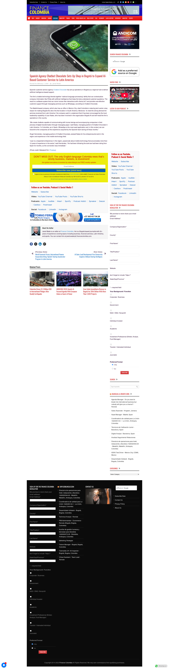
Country (113, 235)
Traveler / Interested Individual (120, 347)
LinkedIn (52, 209)
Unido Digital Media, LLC (108, 2)
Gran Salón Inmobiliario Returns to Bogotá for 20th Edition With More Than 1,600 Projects (94, 291)
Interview (118, 18)
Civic (73, 18)
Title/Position (115, 252)
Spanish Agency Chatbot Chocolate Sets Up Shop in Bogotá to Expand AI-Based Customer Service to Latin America (68, 78)
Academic (113, 329)
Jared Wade (57, 84)
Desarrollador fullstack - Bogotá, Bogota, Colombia (122, 460)
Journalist (113, 355)
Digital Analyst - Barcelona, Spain (123, 433)
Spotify (68, 201)
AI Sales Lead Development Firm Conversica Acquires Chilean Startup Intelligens (88, 255)
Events (131, 18)
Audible (51, 201)
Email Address (115, 218)
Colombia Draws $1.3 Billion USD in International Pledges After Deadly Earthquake (40, 291)
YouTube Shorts (76, 196)
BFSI (33, 18)
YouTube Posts (61, 196)
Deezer (102, 201)
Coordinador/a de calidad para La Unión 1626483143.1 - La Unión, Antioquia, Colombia (125, 420)
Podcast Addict (80, 201)
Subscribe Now (34, 2)
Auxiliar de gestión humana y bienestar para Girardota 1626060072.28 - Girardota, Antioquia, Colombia (69, 533)
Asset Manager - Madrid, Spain (122, 414)
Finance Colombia (67, 231)
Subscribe (45, 192)
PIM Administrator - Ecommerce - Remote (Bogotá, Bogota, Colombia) (70, 523)
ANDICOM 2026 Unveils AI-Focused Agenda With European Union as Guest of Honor (66, 291)
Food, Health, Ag (80, 18)
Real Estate (90, 18)
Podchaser (47, 205)
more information (74, 174)
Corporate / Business (117, 297)
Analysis (124, 18)
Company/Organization (118, 227)
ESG (96, 18)
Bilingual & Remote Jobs (120, 394)
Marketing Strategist (66, 540)
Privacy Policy (53, 2)
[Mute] (134, 101)
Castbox (37, 205)
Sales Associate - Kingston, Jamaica (124, 410)
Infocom (43, 18)
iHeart (59, 201)
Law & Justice (109, 18)
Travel (68, 18)
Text (115, 369)
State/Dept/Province (117, 279)
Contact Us (44, 2)
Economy (101, 18)
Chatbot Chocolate (60, 90)
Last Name (114, 260)
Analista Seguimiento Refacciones (123, 437)
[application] (124, 95)
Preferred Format (116, 362)
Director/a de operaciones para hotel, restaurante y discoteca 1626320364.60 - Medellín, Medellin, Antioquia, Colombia (125, 445)
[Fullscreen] (137, 101)
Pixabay (52, 150)
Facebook (42, 209)
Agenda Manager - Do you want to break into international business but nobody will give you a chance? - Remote (123, 403)
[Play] (112, 101)
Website (34, 192)
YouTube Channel (45, 196)
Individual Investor (116, 321)
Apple (43, 201)
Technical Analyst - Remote (68, 517)
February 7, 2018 (42, 84)
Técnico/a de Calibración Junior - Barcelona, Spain (122, 428)
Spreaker (92, 201)
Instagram (63, 209)
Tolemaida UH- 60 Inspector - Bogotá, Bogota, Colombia (69, 552)
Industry (62, 18)
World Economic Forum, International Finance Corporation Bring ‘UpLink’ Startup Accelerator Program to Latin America (50, 256)
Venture (55, 18)
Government (114, 305)
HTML (115, 365)
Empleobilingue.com (67, 486)
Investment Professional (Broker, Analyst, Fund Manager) (124, 337)
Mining (49, 18)
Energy (38, 18)
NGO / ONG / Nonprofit (118, 313)
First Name (114, 243)
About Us (62, 2)
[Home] (29, 18)
